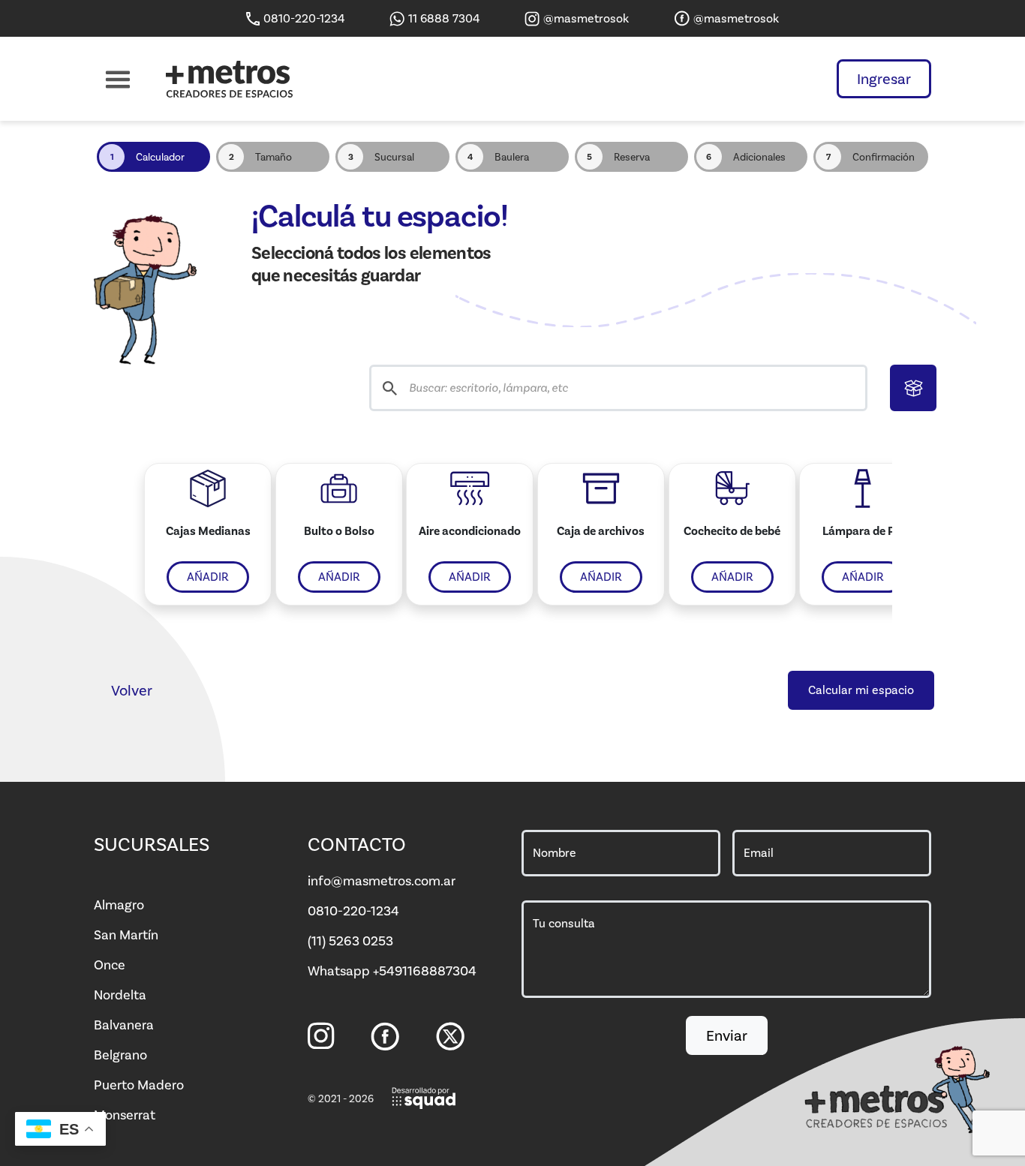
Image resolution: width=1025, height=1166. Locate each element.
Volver (131, 690)
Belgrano (120, 1055)
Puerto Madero (139, 1085)
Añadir (208, 576)
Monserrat (124, 1115)
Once (109, 965)
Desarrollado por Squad (424, 1098)
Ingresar (884, 79)
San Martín (126, 935)
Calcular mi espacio (861, 690)
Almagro (119, 905)
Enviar (726, 1035)
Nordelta (120, 995)
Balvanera (124, 1025)
